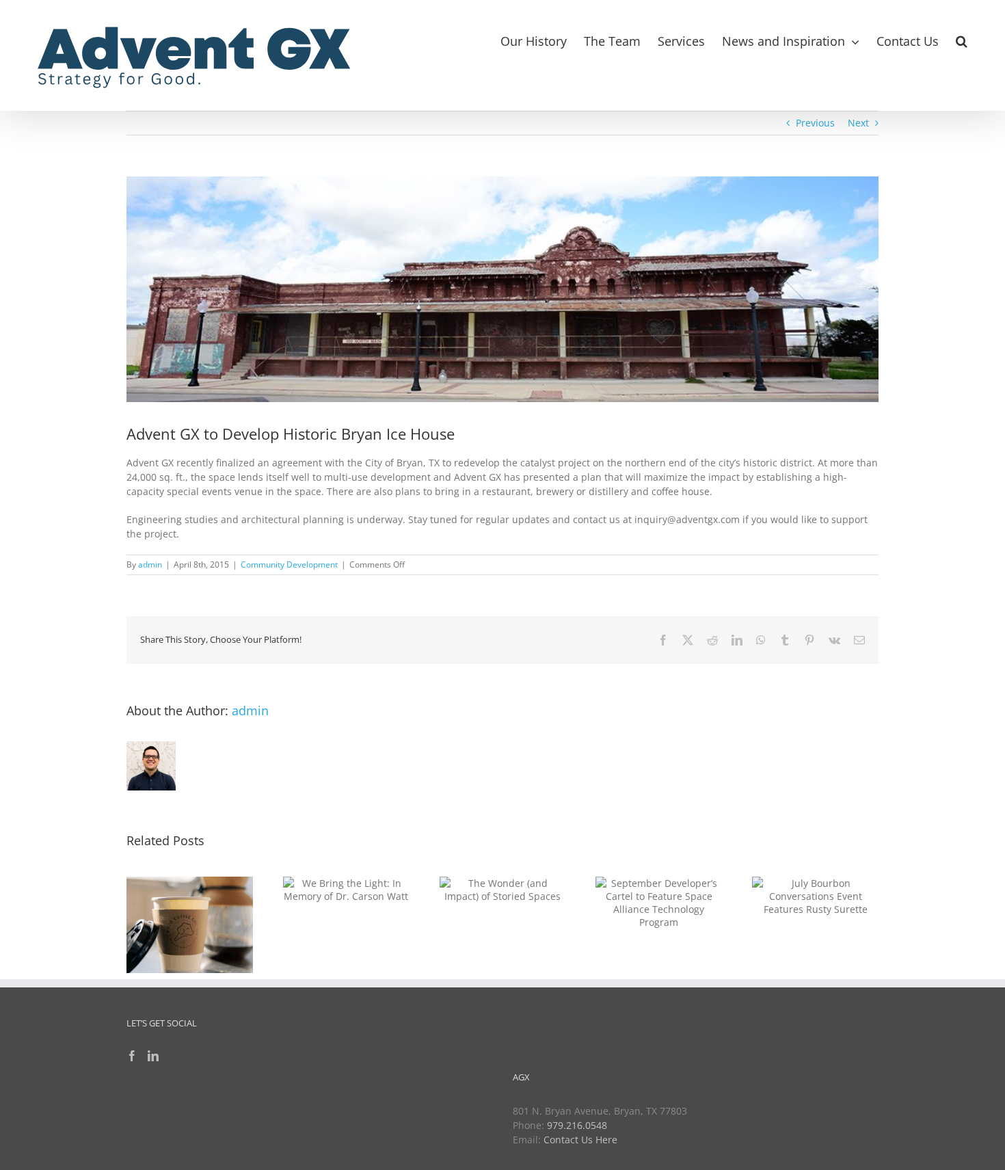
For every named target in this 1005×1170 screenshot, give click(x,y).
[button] (961, 39)
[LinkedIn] (153, 1055)
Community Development (289, 564)
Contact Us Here (580, 1139)
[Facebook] (131, 1055)
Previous (815, 122)
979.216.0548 (577, 1125)
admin (150, 564)
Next (858, 122)
